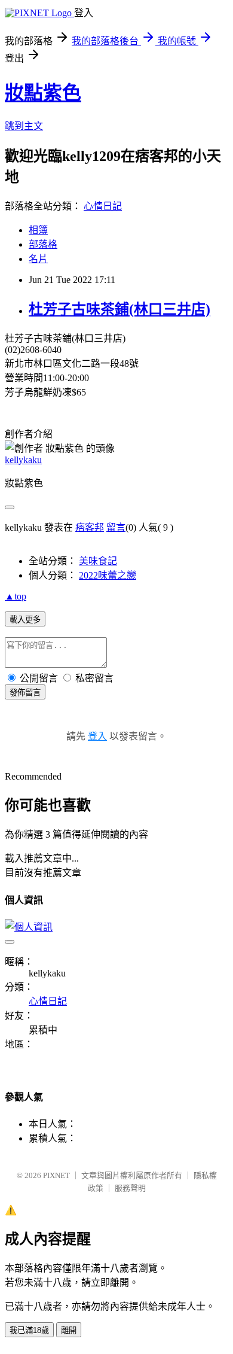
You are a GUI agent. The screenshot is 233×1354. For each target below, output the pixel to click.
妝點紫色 (43, 93)
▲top (15, 596)
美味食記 (98, 561)
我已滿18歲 (29, 1330)
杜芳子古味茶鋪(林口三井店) (119, 309)
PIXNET (56, 1175)
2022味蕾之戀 (107, 575)
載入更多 (25, 619)
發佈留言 (25, 692)
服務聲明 (130, 1187)
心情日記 (103, 206)
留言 (115, 527)
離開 (68, 1330)
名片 (38, 259)
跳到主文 (24, 126)
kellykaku (23, 460)
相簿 (38, 230)
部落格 (43, 244)
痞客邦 (89, 527)
